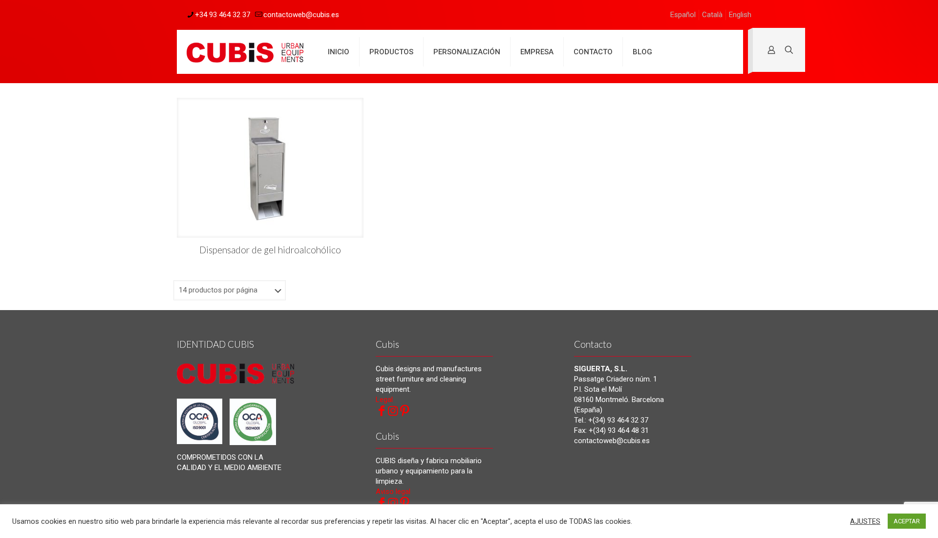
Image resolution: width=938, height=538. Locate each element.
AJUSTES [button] (865, 521)
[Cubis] (245, 52)
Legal (384, 399)
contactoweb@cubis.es (301, 14)
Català (712, 14)
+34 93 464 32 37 (222, 14)
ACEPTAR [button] (907, 521)
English (740, 14)
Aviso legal (393, 491)
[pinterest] (405, 411)
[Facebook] (381, 411)
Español (683, 14)
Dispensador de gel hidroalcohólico (270, 249)
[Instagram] (393, 411)
